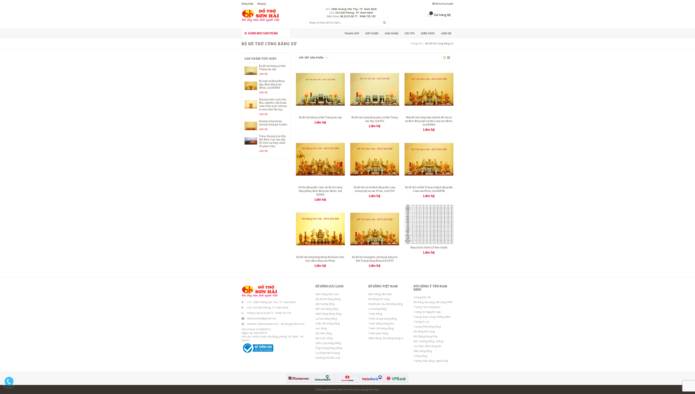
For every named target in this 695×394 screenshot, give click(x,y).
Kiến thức (428, 33)
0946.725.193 (283, 313)
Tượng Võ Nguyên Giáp (427, 312)
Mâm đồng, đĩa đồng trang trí (385, 338)
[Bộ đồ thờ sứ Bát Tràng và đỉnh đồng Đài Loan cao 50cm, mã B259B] (429, 158)
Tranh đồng (375, 313)
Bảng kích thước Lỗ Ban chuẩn (429, 247)
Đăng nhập (247, 3)
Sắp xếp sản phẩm (311, 57)
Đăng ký (261, 3)
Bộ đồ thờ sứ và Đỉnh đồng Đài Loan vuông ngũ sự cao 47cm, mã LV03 (375, 189)
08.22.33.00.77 (265, 313)
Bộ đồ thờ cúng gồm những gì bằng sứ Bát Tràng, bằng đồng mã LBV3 (374, 258)
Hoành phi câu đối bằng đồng (385, 304)
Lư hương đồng (377, 308)
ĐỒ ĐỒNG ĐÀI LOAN (329, 286)
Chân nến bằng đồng (327, 323)
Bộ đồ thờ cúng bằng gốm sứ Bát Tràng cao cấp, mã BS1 (374, 119)
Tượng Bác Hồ (422, 297)
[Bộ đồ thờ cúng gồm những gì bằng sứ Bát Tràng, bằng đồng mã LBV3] (374, 228)
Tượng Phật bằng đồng (427, 326)
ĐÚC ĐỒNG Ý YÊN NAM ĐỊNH (430, 288)
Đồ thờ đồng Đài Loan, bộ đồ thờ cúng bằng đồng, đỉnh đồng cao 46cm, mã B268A (320, 190)
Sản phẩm (391, 33)
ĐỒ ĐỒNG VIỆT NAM (383, 286)
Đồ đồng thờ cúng (378, 299)
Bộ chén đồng (323, 333)
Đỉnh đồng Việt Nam (380, 294)
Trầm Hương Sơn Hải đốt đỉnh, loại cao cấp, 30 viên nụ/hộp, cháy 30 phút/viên (272, 141)
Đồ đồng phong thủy (426, 336)
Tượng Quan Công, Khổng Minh (432, 316)
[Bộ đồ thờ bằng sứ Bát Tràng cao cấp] (320, 89)
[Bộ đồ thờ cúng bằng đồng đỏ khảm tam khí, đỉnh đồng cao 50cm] (320, 228)
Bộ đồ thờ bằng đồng (327, 299)
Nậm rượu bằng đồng (328, 343)
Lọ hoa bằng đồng (326, 318)
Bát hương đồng (325, 304)
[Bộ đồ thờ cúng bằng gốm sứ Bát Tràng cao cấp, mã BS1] (374, 89)
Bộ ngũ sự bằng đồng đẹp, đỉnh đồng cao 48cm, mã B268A (272, 84)
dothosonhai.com (268, 324)
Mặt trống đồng (423, 351)
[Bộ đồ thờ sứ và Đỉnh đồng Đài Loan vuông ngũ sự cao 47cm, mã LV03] (374, 158)
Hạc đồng (321, 328)
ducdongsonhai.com (292, 324)
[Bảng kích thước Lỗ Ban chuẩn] (429, 224)
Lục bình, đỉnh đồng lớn (427, 346)
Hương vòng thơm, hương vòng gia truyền (273, 122)
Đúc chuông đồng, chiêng (428, 341)
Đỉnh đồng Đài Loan (327, 294)
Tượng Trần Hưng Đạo (427, 307)
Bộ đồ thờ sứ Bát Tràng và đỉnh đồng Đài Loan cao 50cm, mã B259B (429, 189)
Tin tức (410, 33)
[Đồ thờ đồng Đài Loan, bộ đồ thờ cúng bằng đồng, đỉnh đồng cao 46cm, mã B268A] (320, 158)
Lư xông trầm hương (327, 353)
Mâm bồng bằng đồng (328, 313)
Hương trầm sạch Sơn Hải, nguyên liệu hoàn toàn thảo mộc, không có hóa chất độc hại (273, 104)
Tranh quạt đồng (378, 333)
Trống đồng (420, 356)
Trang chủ (351, 33)
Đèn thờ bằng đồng (326, 308)
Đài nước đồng (324, 338)
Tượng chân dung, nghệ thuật (431, 360)
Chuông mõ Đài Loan (327, 357)
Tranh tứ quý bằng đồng (382, 318)
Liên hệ (446, 33)
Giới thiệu (372, 33)
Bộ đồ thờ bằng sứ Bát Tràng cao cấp (320, 117)
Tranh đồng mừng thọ (381, 323)
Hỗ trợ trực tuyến (444, 3)
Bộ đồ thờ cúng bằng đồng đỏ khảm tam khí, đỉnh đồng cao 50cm (320, 258)
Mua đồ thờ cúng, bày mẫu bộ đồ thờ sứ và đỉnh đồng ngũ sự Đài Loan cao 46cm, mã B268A (429, 121)
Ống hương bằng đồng (328, 348)
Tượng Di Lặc (421, 321)
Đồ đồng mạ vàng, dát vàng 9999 (433, 302)
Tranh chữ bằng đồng (380, 328)
